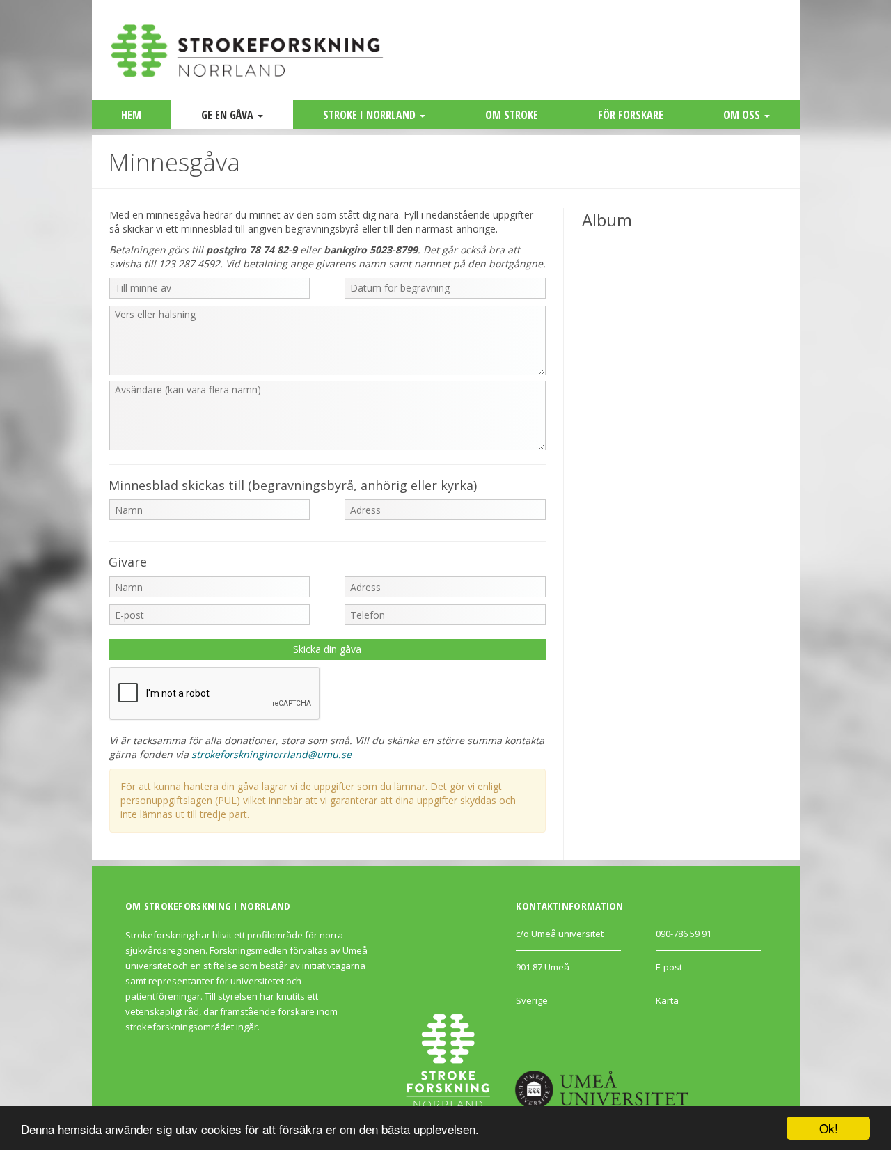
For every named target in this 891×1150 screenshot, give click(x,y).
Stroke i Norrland (370, 115)
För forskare (630, 115)
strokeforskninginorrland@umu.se (271, 754)
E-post (669, 967)
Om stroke (511, 115)
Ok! (828, 1128)
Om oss (743, 115)
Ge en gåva (228, 115)
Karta (667, 1000)
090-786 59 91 (683, 933)
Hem (131, 115)
